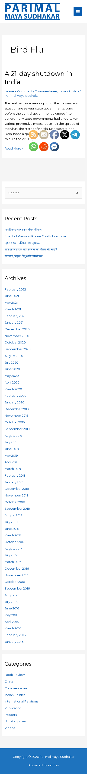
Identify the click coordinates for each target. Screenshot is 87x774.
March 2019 (13, 469)
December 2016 (17, 568)
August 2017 (13, 548)
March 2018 (13, 535)
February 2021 (15, 316)
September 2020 (18, 349)
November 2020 (17, 336)
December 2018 (17, 488)
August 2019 (13, 435)
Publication (13, 708)
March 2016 (13, 628)
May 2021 (11, 302)
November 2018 (17, 495)
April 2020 (12, 382)
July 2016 (11, 602)
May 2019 (11, 455)
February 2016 (15, 635)
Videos (10, 728)
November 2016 (16, 575)
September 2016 (17, 588)
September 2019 (17, 429)
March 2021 (13, 309)
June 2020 (12, 369)
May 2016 (11, 615)
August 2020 (14, 356)
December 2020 (17, 329)
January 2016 (14, 641)
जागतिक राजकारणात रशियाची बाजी (23, 229)
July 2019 (11, 442)
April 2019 (12, 462)
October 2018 (15, 502)
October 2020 (15, 342)
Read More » (14, 148)
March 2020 (13, 389)
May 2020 (12, 376)
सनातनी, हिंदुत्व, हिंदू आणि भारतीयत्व (23, 256)
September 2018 (17, 508)
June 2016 (12, 608)
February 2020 (15, 395)
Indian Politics (69, 91)
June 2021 (12, 296)
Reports (11, 715)
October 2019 (15, 422)
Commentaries (46, 91)
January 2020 (14, 402)
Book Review (15, 675)
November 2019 (16, 415)
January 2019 (14, 482)
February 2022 (15, 289)
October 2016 (15, 582)
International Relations (21, 701)
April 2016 (12, 622)
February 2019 (15, 475)
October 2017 (15, 542)
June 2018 (12, 529)
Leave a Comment (18, 91)
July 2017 (11, 555)
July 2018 (11, 522)
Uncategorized (16, 721)
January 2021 (14, 322)
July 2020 (11, 362)
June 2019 (12, 449)
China (9, 681)
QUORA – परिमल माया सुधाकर (22, 243)
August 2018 (14, 515)
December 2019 (17, 409)
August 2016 (13, 595)
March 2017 (13, 562)
